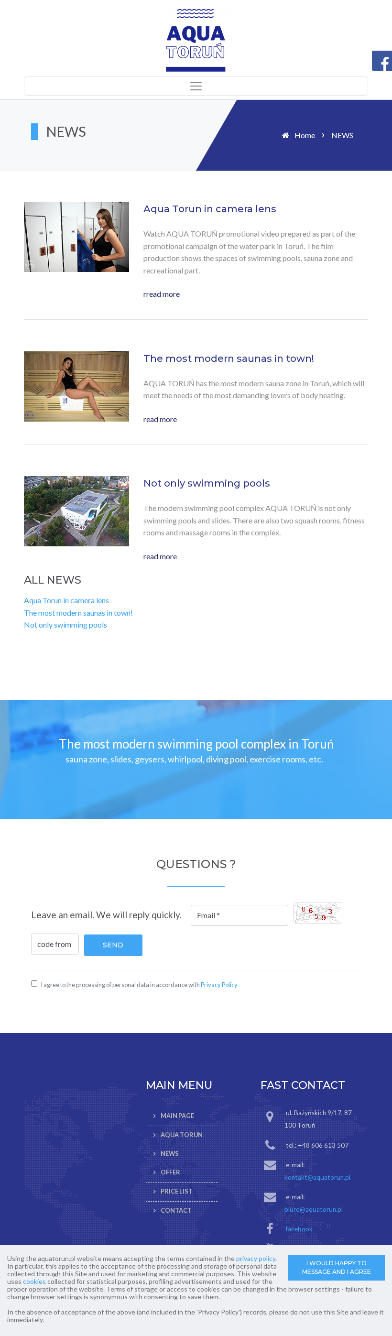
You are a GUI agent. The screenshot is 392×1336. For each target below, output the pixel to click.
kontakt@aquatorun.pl (317, 1177)
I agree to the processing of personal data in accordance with (139, 984)
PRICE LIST (177, 1191)
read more (163, 293)
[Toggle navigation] (196, 86)
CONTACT (176, 1210)
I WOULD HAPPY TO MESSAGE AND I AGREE (336, 1267)
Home (304, 135)
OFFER (170, 1172)
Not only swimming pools (65, 624)
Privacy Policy (219, 984)
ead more (161, 419)
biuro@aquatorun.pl (313, 1209)
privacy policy (255, 1258)
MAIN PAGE (177, 1115)
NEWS (170, 1154)
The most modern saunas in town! (78, 612)
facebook (299, 1229)
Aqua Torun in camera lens (66, 600)
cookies (34, 1281)
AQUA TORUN (182, 1135)
